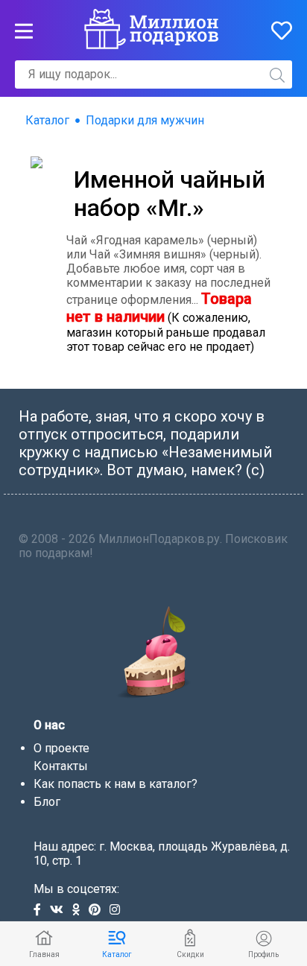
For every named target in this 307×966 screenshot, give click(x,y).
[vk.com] (61, 910)
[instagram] (118, 910)
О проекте (61, 748)
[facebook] (42, 910)
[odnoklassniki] (80, 910)
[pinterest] (99, 910)
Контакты (61, 766)
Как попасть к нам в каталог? (115, 784)
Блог (47, 802)
